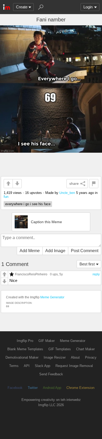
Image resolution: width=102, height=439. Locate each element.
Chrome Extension (80, 388)
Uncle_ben (67, 192)
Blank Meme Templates (25, 349)
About (75, 357)
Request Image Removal (74, 366)
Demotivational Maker (21, 357)
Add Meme (30, 250)
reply (96, 274)
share (74, 183)
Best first (87, 264)
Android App (52, 388)
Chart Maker (85, 349)
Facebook (15, 388)
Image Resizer (55, 357)
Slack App (42, 366)
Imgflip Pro (25, 341)
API (27, 366)
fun (6, 197)
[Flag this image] (93, 183)
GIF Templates (59, 349)
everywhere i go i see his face (27, 204)
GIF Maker (46, 341)
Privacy (91, 357)
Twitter (33, 388)
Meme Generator (52, 297)
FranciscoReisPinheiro (31, 274)
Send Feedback (51, 374)
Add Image (55, 250)
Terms (14, 366)
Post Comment (84, 250)
